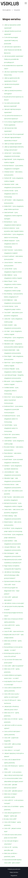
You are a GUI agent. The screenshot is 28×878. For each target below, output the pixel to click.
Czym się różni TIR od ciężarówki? (14, 134)
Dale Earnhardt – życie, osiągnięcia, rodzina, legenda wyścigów (13, 216)
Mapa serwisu (14, 872)
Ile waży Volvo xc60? (10, 819)
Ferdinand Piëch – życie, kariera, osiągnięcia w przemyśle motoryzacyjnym (13, 409)
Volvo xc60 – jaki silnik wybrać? (13, 791)
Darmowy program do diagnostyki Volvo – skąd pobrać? (11, 591)
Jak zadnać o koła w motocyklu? (14, 603)
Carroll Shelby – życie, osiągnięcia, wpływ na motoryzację (11, 428)
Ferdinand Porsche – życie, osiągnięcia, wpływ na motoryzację (12, 419)
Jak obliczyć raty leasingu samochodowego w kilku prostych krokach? (12, 575)
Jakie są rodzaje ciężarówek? (13, 144)
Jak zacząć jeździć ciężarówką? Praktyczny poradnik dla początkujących (13, 59)
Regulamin (14, 875)
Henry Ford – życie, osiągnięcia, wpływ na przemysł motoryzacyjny (13, 400)
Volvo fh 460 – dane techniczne (14, 631)
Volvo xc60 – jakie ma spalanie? (13, 666)
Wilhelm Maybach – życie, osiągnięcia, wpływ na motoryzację (12, 244)
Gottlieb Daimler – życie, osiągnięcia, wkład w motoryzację (11, 391)
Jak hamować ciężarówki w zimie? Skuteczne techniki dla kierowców (13, 50)
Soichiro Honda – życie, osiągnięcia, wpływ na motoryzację (11, 194)
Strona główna (7, 10)
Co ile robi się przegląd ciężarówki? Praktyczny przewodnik (11, 41)
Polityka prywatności (14, 869)
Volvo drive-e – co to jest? (12, 750)
